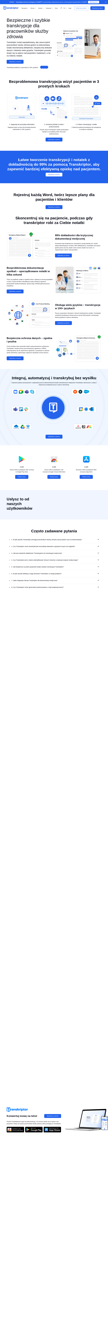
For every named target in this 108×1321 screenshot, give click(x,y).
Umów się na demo (81, 8)
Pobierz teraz (22, 477)
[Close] (106, 2)
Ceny (56, 8)
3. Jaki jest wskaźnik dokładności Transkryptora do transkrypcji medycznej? (36, 553)
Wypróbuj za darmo (15, 61)
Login (69, 8)
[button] (63, 8)
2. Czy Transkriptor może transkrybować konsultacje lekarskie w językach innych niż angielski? (43, 546)
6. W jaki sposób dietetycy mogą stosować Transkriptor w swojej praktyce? (36, 574)
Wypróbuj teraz (94, 2)
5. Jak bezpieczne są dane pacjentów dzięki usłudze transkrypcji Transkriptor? (37, 567)
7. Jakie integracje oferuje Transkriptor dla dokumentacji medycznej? (34, 580)
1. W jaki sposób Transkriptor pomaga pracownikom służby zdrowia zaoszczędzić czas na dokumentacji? (46, 539)
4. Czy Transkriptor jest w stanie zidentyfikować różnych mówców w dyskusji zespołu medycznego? (44, 560)
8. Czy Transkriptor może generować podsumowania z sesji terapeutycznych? (37, 587)
